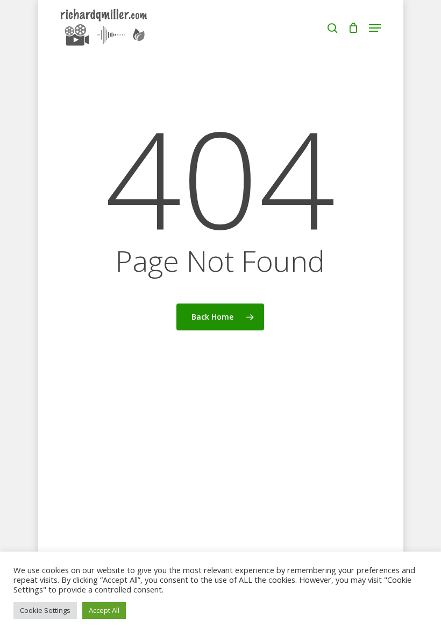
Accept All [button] (104, 610)
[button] (375, 28)
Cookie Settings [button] (45, 610)
